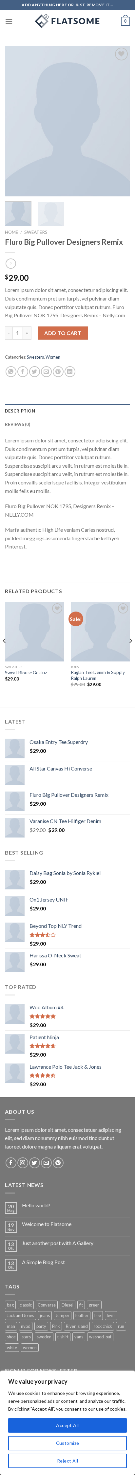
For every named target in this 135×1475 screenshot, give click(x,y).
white (12, 1347)
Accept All (67, 1425)
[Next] (119, 121)
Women (53, 357)
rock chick (103, 1326)
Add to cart (62, 333)
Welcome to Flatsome (46, 1224)
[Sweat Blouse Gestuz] (34, 631)
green (94, 1304)
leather (81, 1315)
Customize (67, 1443)
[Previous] (16, 121)
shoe (11, 1336)
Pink (56, 1326)
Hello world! (36, 1205)
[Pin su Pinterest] (58, 371)
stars (26, 1336)
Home (11, 232)
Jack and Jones (20, 1315)
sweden (44, 1336)
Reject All (67, 1461)
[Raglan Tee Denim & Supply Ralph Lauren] (100, 631)
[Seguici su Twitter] (34, 1162)
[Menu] (9, 21)
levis (111, 1315)
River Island (77, 1326)
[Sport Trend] (67, 21)
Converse (47, 1304)
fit (81, 1304)
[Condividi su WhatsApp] (11, 371)
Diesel (67, 1304)
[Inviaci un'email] (46, 1162)
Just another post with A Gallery (57, 1243)
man (11, 1326)
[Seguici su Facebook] (11, 1162)
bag (10, 1304)
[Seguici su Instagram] (22, 1162)
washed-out (100, 1336)
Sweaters (36, 232)
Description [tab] (20, 410)
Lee (97, 1315)
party (41, 1326)
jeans (45, 1315)
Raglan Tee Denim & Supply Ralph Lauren (98, 675)
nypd (25, 1326)
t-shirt (62, 1336)
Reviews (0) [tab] (17, 424)
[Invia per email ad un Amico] (46, 371)
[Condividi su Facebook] (22, 371)
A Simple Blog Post (43, 1262)
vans (78, 1336)
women (30, 1347)
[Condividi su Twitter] (34, 371)
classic (26, 1304)
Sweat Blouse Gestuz (26, 672)
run (121, 1326)
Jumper (62, 1315)
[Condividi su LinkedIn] (70, 371)
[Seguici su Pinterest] (58, 1162)
